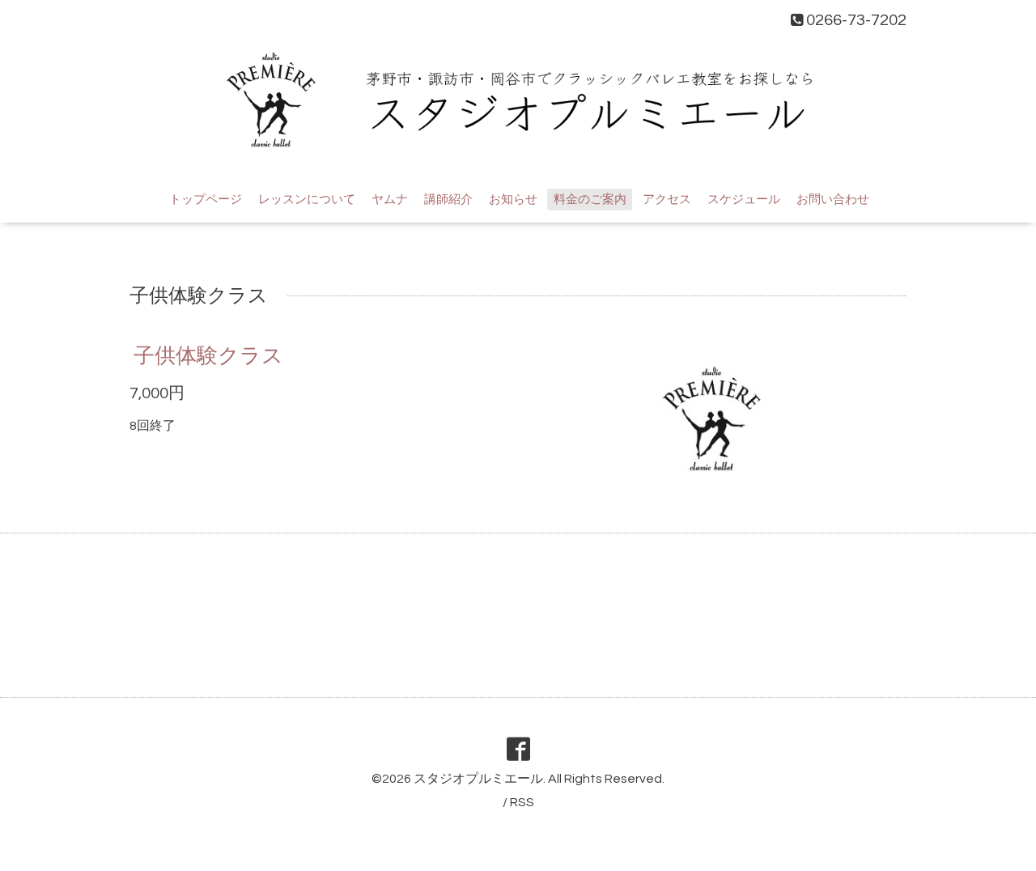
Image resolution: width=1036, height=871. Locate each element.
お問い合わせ (832, 199)
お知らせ (513, 199)
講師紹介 (448, 199)
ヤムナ (390, 199)
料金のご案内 (590, 199)
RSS (522, 802)
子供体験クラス (208, 356)
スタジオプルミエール (478, 778)
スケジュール (743, 199)
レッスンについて (306, 199)
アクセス (667, 199)
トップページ (205, 199)
